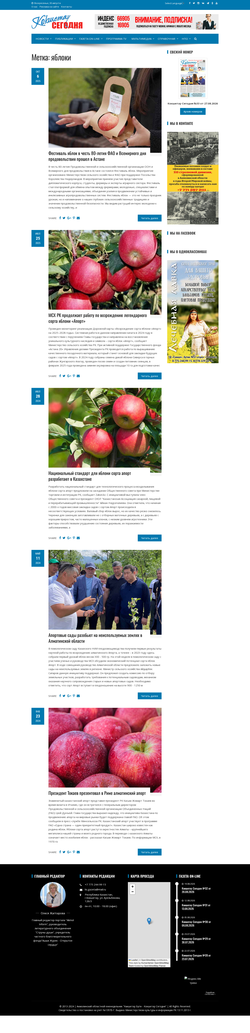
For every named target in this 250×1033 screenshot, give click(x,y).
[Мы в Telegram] (208, 3)
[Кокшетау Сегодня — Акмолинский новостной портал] (56, 21)
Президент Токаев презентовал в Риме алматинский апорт (97, 793)
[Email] (78, 218)
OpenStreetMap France (154, 965)
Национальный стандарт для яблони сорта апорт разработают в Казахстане (89, 476)
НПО (185, 38)
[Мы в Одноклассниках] (212, 3)
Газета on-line (89, 38)
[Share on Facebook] (60, 218)
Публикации (64, 38)
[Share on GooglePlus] (69, 218)
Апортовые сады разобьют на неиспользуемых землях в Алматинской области (95, 638)
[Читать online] (192, 78)
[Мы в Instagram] (198, 3)
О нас (34, 6)
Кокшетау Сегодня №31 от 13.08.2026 (196, 907)
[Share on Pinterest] (74, 218)
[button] (149, 921)
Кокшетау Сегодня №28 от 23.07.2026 (196, 957)
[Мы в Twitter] (194, 3)
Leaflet (134, 959)
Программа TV (116, 38)
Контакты (66, 6)
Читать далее (149, 218)
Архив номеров (193, 111)
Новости (42, 38)
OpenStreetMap (148, 959)
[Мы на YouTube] (217, 3)
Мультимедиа (141, 38)
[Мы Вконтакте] (203, 3)
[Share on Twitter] (64, 218)
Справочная (166, 38)
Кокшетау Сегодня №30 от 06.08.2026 (196, 923)
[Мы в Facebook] (189, 3)
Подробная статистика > (210, 993)
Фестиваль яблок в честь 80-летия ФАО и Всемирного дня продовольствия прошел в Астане (97, 156)
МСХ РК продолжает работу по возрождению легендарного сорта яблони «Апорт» (97, 318)
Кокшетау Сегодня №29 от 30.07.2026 (196, 940)
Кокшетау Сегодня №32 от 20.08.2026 (196, 890)
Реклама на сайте (49, 6)
